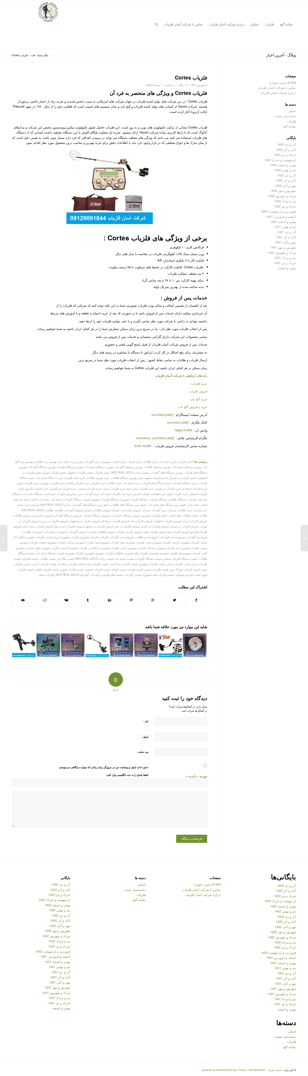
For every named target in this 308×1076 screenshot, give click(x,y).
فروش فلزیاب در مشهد (99, 526)
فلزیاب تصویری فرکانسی (104, 548)
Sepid (149, 85)
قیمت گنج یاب (132, 575)
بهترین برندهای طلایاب (157, 467)
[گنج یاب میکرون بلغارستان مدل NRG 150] (24, 645)
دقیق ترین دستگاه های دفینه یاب (167, 504)
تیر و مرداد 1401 (285, 257)
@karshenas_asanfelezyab (155, 438)
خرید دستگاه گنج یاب (184, 483)
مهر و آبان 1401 (285, 242)
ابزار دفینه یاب (167, 461)
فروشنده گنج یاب (196, 537)
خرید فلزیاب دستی (114, 488)
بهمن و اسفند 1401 (283, 221)
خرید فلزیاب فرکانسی (63, 488)
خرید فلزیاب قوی (177, 494)
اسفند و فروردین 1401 (281, 216)
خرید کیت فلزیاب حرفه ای (116, 494)
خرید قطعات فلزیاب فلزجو (150, 494)
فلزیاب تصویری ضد (187, 548)
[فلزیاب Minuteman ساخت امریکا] (72, 645)
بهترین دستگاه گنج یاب (41, 467)
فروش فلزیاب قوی (155, 532)
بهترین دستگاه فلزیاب (70, 467)
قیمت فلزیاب (30, 558)
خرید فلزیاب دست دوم (140, 488)
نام (145, 721)
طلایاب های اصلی (179, 515)
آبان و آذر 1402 (286, 180)
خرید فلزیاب (199, 383)
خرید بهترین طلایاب (97, 478)
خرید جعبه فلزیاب (74, 478)
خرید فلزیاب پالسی (77, 483)
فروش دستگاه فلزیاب (96, 515)
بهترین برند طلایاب (46, 461)
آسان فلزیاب (163, 375)
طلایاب (59, 510)
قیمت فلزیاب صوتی (71, 569)
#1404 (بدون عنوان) (282, 82)
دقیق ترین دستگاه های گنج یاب (90, 504)
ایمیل (144, 736)
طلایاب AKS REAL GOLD (37, 510)
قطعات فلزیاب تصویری (109, 553)
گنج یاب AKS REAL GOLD (72, 575)
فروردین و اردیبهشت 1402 (278, 211)
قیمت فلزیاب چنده (97, 564)
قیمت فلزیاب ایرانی (178, 564)
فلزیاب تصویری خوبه (132, 542)
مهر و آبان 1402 (285, 185)
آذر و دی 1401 (286, 232)
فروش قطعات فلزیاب (101, 532)
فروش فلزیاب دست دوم (69, 526)
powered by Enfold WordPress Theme (224, 1070)
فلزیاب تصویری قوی (47, 548)
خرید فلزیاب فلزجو (37, 488)
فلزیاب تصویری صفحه (52, 542)
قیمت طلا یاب (65, 558)
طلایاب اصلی (199, 515)
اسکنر (292, 111)
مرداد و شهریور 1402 (282, 196)
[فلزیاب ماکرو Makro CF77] (304, 538)
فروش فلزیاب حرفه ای (115, 521)
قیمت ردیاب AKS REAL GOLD (94, 558)
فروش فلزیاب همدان (129, 532)
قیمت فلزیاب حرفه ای (71, 564)
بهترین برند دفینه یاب (70, 461)
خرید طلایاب (114, 483)
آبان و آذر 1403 (286, 149)
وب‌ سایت (143, 752)
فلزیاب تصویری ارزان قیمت (62, 537)
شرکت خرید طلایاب (189, 510)
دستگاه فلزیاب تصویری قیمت (101, 499)
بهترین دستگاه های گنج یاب (166, 472)
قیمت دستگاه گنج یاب (148, 558)
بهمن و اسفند (287, 268)
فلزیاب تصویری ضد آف (160, 548)
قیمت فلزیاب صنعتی (97, 569)
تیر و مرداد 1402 (285, 201)
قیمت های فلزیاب (111, 575)
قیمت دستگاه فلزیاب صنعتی (180, 558)
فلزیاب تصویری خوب (158, 542)
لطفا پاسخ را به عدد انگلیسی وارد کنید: (127, 775)
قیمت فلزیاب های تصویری (158, 575)
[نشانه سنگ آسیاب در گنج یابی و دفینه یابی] (194, 645)
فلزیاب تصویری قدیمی (73, 548)
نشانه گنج (289, 126)
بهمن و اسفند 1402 (283, 165)
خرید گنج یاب (198, 399)
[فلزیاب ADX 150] (97, 645)
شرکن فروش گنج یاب (78, 510)
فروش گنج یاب (77, 532)
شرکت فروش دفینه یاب (135, 510)
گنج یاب (95, 575)
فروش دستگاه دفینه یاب (125, 515)
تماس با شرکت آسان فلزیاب (277, 87)
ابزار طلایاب (150, 461)
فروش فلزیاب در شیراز (184, 526)
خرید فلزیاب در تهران (167, 488)
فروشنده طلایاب (33, 532)
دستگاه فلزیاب (158, 499)
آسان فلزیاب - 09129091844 (265, 1070)
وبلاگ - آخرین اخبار (281, 55)
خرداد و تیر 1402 (285, 206)
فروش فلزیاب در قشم (155, 526)
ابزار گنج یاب (92, 461)
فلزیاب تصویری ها (189, 553)
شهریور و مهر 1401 (283, 247)
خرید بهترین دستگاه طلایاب (127, 478)
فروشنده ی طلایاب (146, 537)
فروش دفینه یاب (42, 515)
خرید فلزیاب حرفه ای (194, 488)
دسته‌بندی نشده (285, 116)
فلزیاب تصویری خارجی (185, 542)
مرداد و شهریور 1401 (282, 252)
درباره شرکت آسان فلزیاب (278, 92)
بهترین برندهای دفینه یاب (186, 467)
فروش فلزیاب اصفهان (167, 521)
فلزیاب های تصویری (136, 553)
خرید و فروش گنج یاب (192, 406)
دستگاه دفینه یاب (32, 494)
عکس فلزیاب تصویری (155, 515)
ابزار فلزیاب (134, 461)
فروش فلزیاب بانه (142, 521)
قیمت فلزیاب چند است (123, 564)
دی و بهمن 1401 (285, 226)
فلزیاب (167, 85)
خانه (33, 55)
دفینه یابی (193, 504)
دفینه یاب (56, 499)
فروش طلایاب (22, 515)
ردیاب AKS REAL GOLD (55, 504)
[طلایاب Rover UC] (48, 645)
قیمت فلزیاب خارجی (43, 564)
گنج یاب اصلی (46, 575)
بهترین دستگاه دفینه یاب (98, 467)
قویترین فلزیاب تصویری (79, 553)
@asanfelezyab (162, 414)
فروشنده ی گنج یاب (122, 537)
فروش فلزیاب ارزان (195, 521)
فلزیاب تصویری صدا (107, 542)
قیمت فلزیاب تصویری (152, 564)
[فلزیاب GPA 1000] (121, 645)
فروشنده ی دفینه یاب (172, 537)
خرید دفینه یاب (131, 483)
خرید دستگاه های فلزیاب (156, 483)
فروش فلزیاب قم (178, 532)
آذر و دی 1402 (286, 175)
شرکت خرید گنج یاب (163, 510)
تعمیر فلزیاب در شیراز (183, 478)
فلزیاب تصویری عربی (133, 548)
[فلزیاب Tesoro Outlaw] (170, 645)
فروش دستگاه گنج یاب (67, 515)
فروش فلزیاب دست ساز (38, 526)
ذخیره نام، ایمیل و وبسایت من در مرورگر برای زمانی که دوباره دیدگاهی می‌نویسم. (103, 767)
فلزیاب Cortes (191, 77)
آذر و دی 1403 (286, 144)
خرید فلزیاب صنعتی (89, 488)
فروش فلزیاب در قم (127, 526)
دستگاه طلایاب (177, 499)
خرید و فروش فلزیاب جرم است (63, 494)
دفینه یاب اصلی (40, 499)
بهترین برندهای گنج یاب (128, 467)
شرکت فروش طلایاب (106, 510)
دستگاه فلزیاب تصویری (134, 499)
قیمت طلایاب (47, 558)
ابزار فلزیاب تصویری (113, 461)
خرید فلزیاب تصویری (52, 483)
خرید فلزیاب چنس (27, 483)
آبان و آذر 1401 (286, 237)
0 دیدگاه (182, 85)
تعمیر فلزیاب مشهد (156, 478)
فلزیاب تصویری (89, 537)
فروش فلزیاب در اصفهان (84, 521)
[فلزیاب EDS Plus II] (146, 645)
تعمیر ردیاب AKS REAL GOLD (130, 472)
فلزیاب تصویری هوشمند (163, 553)
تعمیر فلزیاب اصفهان (80, 472)
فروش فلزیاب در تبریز (54, 521)
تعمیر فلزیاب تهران (54, 472)
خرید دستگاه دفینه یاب (49, 478)
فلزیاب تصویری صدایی (80, 542)
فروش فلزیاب (198, 391)
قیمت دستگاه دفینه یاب (50, 553)
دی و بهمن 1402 (285, 170)
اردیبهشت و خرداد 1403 (280, 160)
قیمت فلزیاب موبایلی (188, 575)
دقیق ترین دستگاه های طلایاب (128, 504)
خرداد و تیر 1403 (285, 154)
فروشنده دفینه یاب (55, 532)
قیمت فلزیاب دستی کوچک (127, 569)
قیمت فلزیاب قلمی (46, 569)
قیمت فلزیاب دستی (156, 569)
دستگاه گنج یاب (72, 499)
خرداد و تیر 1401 (285, 263)
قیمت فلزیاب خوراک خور (185, 569)
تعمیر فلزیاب (102, 472)
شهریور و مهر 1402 (283, 190)
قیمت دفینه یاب (124, 558)
